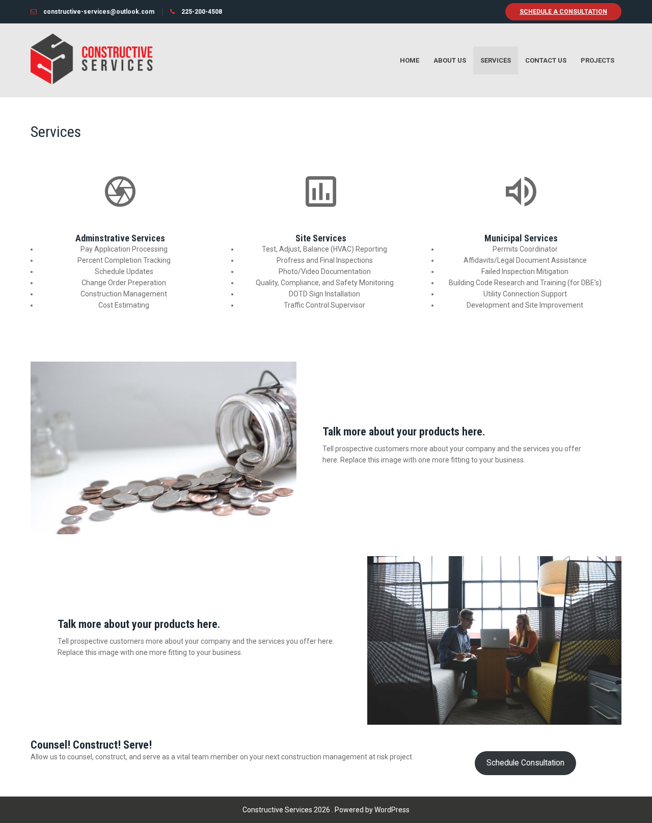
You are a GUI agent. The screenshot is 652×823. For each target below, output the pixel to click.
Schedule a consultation (563, 11)
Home (409, 60)
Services (495, 60)
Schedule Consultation (525, 762)
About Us (449, 60)
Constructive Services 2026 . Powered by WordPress (326, 810)
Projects (597, 60)
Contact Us (545, 60)
